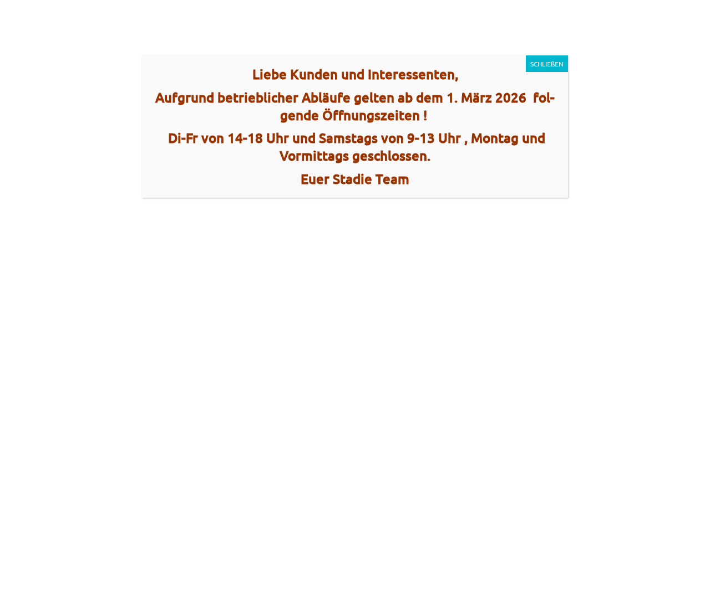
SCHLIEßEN (547, 63)
